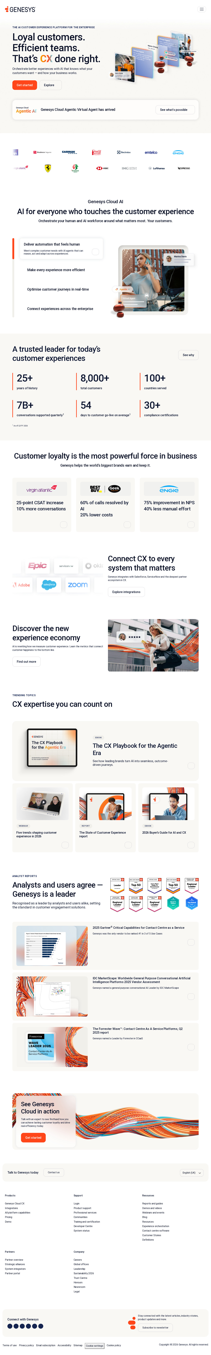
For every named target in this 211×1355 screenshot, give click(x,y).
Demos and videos (152, 1208)
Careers (78, 1259)
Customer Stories (151, 1235)
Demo (8, 1221)
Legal (77, 1291)
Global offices (81, 1264)
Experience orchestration (155, 1226)
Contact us (54, 1172)
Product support (82, 1208)
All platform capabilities (17, 1212)
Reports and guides (152, 1203)
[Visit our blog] (40, 1326)
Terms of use (9, 1345)
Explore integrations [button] (126, 592)
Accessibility (64, 1345)
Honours (78, 1282)
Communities (80, 1217)
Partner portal (12, 1273)
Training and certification (87, 1221)
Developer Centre (83, 1226)
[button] (105, 1121)
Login (76, 1203)
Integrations (11, 1208)
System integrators (15, 1268)
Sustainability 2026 (84, 1273)
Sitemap (78, 1345)
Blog (144, 1217)
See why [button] (188, 355)
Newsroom (79, 1286)
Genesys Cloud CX (14, 1203)
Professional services (85, 1212)
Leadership (79, 1268)
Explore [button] (49, 85)
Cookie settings (94, 1345)
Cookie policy (114, 1345)
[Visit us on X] (22, 1326)
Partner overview (14, 1259)
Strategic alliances (15, 1264)
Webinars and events (153, 1212)
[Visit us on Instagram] (16, 1326)
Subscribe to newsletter (155, 1327)
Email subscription (45, 1345)
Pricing (8, 1217)
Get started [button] (25, 85)
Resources (148, 1221)
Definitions (148, 1239)
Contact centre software (155, 1230)
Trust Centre (80, 1278)
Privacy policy (26, 1345)
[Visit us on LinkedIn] (9, 1326)
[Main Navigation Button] (201, 9)
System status (82, 1230)
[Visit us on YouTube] (34, 1326)
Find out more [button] (26, 661)
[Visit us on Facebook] (28, 1326)
